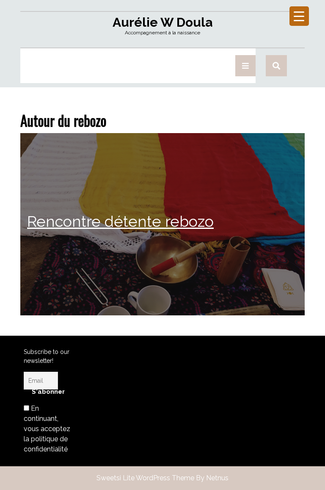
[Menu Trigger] (299, 16)
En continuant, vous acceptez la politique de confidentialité (47, 428)
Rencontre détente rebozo (120, 221)
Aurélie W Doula (162, 22)
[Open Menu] (245, 65)
